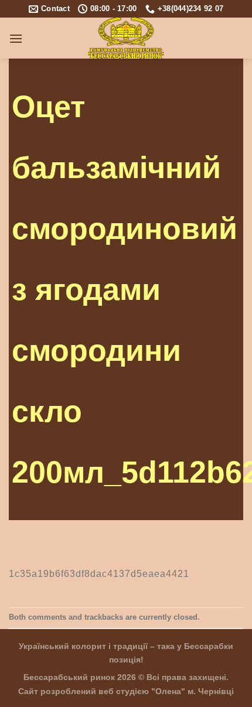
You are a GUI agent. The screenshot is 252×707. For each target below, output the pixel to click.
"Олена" (168, 691)
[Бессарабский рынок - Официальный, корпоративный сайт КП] (126, 38)
